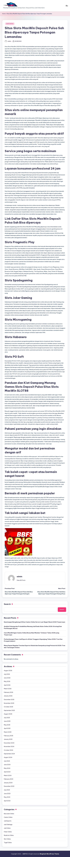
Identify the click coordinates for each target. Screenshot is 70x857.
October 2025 (8, 707)
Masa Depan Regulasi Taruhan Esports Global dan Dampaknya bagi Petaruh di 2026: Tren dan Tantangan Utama (34, 646)
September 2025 (9, 710)
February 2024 (8, 779)
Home (3, 13)
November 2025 (9, 703)
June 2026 (7, 678)
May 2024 (7, 768)
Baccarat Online (9, 814)
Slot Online (7, 839)
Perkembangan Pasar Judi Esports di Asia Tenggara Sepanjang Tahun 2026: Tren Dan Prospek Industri (33, 640)
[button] (21, 580)
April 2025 (7, 728)
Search (7, 604)
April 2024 (7, 772)
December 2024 (9, 743)
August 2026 (8, 670)
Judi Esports (7, 821)
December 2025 (9, 699)
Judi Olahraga (8, 824)
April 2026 (7, 685)
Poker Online (8, 832)
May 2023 (7, 797)
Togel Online (8, 842)
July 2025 (7, 717)
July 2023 (7, 790)
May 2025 (7, 725)
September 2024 (9, 754)
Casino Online (8, 817)
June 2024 (7, 764)
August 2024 (8, 757)
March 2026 (7, 688)
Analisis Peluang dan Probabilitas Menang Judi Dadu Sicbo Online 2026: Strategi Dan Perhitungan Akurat (33, 627)
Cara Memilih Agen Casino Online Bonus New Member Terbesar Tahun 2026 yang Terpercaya (31, 634)
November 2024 (9, 746)
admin (19, 576)
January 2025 (8, 739)
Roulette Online (9, 835)
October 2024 (8, 750)
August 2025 (8, 714)
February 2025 (8, 736)
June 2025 (7, 721)
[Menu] (67, 5)
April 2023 (7, 801)
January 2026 (8, 696)
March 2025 (7, 732)
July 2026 (7, 674)
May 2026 (7, 681)
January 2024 (8, 783)
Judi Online (9, 23)
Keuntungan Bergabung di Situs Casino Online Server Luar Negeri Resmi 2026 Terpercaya (34, 622)
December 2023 (9, 786)
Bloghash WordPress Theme (49, 854)
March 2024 (7, 775)
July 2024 (7, 761)
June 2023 (7, 793)
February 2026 (8, 692)
